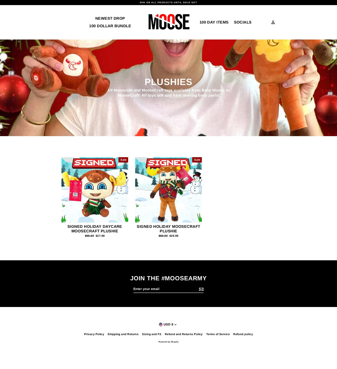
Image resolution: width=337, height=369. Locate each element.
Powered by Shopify (168, 342)
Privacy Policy (94, 334)
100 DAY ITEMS (214, 22)
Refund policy (243, 334)
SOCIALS (243, 22)
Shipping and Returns (123, 334)
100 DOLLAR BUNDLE (110, 26)
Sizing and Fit (151, 334)
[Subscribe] (201, 289)
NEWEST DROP (110, 18)
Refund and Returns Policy (184, 334)
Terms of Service (218, 334)
